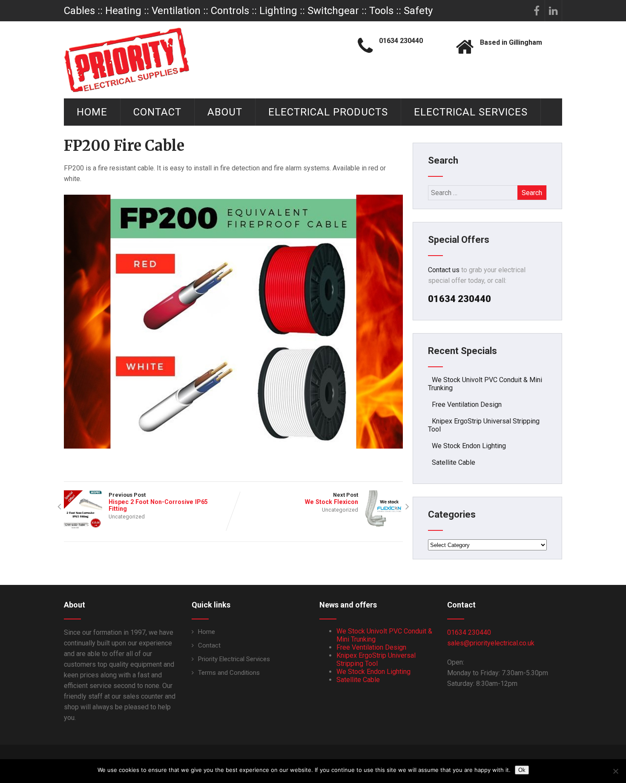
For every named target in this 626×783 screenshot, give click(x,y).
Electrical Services (471, 112)
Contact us (443, 270)
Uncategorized (127, 516)
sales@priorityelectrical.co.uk (490, 643)
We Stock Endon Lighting (469, 446)
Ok (521, 770)
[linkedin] (553, 10)
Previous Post (158, 502)
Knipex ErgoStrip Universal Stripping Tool (376, 659)
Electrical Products (328, 112)
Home (92, 112)
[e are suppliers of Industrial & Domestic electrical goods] (127, 59)
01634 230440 (469, 632)
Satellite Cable (453, 462)
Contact (157, 112)
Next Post (331, 498)
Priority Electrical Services (234, 659)
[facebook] (536, 10)
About (224, 112)
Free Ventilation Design (467, 404)
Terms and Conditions (229, 672)
